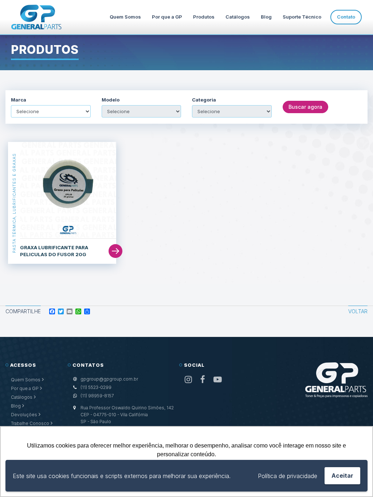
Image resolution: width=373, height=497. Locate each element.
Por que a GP (167, 17)
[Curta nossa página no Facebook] (202, 379)
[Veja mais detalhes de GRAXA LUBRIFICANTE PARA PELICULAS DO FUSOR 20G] (68, 190)
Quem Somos (125, 17)
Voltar (358, 311)
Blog (266, 17)
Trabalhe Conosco (30, 423)
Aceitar (342, 475)
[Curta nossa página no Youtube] (217, 379)
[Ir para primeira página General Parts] (36, 17)
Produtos (204, 17)
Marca (18, 100)
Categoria (204, 100)
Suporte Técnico (302, 17)
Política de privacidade (287, 476)
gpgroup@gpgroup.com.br (109, 379)
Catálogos (237, 17)
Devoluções (24, 414)
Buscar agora (305, 107)
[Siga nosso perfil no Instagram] (188, 379)
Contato (346, 17)
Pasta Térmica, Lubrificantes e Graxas (14, 203)
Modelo (110, 100)
